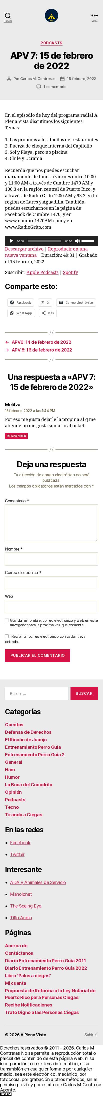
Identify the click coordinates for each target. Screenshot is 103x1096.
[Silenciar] (77, 241)
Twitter (17, 854)
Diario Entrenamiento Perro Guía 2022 (46, 968)
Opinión (13, 792)
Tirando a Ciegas (23, 814)
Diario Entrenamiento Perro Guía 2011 (45, 960)
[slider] (89, 240)
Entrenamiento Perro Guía (33, 747)
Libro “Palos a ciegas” (28, 975)
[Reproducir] (11, 241)
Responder (16, 436)
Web (9, 596)
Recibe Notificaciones (28, 1005)
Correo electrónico (23, 572)
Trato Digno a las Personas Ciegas (42, 1012)
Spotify (70, 273)
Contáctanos (19, 953)
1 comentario (55, 86)
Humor (12, 777)
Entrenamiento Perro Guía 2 (34, 754)
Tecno (12, 807)
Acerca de (16, 945)
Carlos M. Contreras (37, 78)
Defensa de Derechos (28, 732)
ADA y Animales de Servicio (38, 882)
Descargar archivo (24, 249)
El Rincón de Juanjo (26, 739)
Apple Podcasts (42, 273)
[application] (51, 241)
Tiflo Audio (21, 917)
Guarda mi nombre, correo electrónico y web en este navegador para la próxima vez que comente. (54, 623)
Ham (10, 769)
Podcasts (51, 43)
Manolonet (21, 894)
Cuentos (14, 724)
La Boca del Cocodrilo (28, 784)
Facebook (20, 842)
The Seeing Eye (25, 905)
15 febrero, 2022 (81, 78)
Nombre (14, 549)
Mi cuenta (15, 983)
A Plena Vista (33, 1034)
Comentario (17, 501)
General (13, 762)
